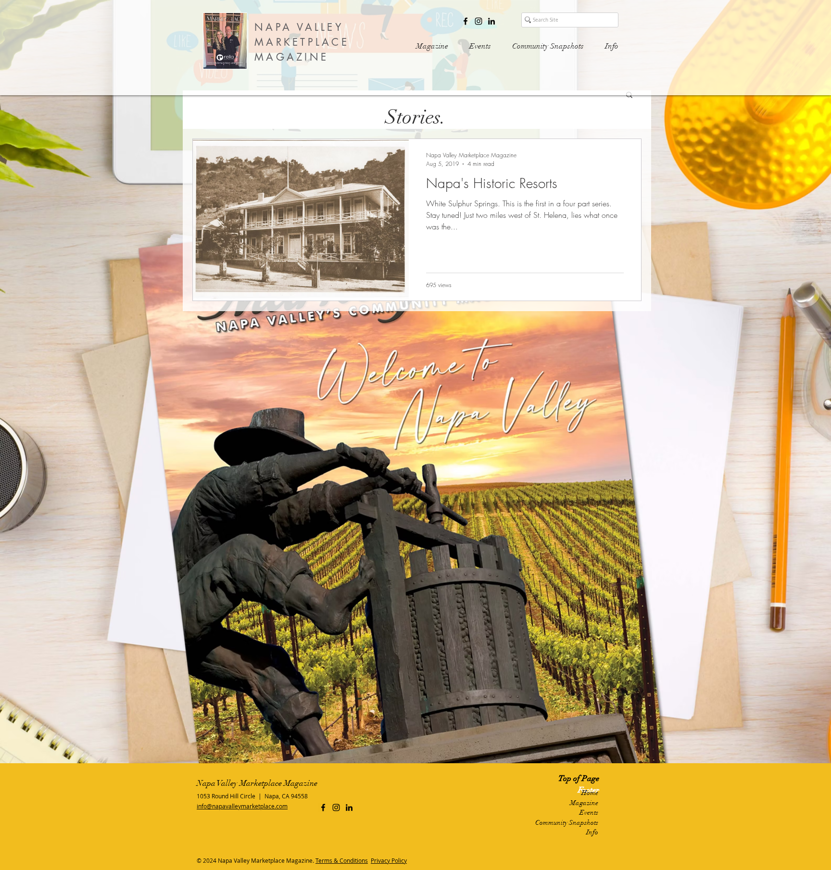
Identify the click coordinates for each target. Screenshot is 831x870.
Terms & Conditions (341, 860)
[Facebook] (465, 21)
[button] (629, 95)
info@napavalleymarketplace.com (242, 806)
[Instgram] (478, 21)
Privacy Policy (389, 860)
